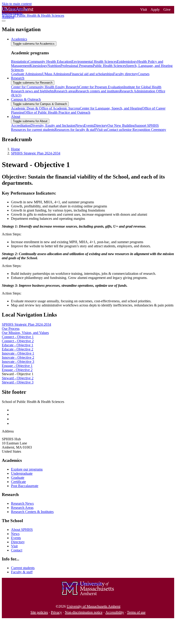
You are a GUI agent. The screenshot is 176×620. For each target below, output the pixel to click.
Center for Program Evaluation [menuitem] (101, 87)
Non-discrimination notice (83, 612)
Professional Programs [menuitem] (76, 66)
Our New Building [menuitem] (121, 125)
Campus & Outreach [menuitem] (26, 99)
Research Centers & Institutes (32, 512)
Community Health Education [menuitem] (50, 61)
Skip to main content (17, 4)
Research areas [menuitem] (65, 91)
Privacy (56, 612)
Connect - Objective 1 (18, 337)
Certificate (18, 482)
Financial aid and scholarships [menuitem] (91, 74)
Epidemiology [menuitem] (127, 61)
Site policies (39, 612)
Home (15, 149)
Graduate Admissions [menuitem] (26, 74)
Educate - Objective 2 (17, 349)
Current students (23, 568)
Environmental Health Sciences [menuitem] (94, 61)
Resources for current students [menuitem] (33, 130)
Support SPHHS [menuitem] (147, 125)
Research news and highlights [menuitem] (32, 91)
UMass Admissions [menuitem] (56, 74)
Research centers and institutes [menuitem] (98, 91)
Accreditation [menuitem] (20, 125)
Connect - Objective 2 (18, 341)
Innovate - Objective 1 (18, 353)
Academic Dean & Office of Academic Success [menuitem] (45, 108)
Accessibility (114, 612)
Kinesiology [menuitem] (38, 66)
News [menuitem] (79, 125)
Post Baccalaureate (24, 486)
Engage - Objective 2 (17, 370)
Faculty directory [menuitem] (125, 74)
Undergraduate (22, 473)
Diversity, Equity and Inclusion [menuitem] (52, 125)
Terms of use (136, 612)
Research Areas (22, 508)
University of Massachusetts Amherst (93, 606)
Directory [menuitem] (100, 125)
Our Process (10, 329)
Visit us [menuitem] (101, 130)
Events (16, 538)
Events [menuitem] (89, 125)
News (15, 534)
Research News (22, 503)
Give (166, 9)
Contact (16, 550)
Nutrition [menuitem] (53, 66)
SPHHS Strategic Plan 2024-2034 (35, 153)
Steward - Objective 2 (17, 378)
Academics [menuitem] (19, 39)
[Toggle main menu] (4, 21)
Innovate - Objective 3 (18, 362)
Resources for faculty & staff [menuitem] (75, 130)
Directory (18, 542)
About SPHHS (22, 530)
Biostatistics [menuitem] (19, 61)
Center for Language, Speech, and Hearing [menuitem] (111, 108)
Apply (155, 9)
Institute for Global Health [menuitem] (142, 87)
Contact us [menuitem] (114, 130)
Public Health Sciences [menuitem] (109, 66)
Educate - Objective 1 (17, 345)
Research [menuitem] (17, 78)
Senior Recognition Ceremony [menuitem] (144, 130)
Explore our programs (27, 469)
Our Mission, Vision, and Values (25, 333)
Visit (143, 9)
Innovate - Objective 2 (18, 357)
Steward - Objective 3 (17, 382)
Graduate (17, 477)
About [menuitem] (15, 116)
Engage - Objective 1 (17, 366)
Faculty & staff (22, 572)
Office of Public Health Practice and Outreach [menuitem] (57, 112)
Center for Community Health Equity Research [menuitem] (45, 87)
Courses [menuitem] (143, 74)
